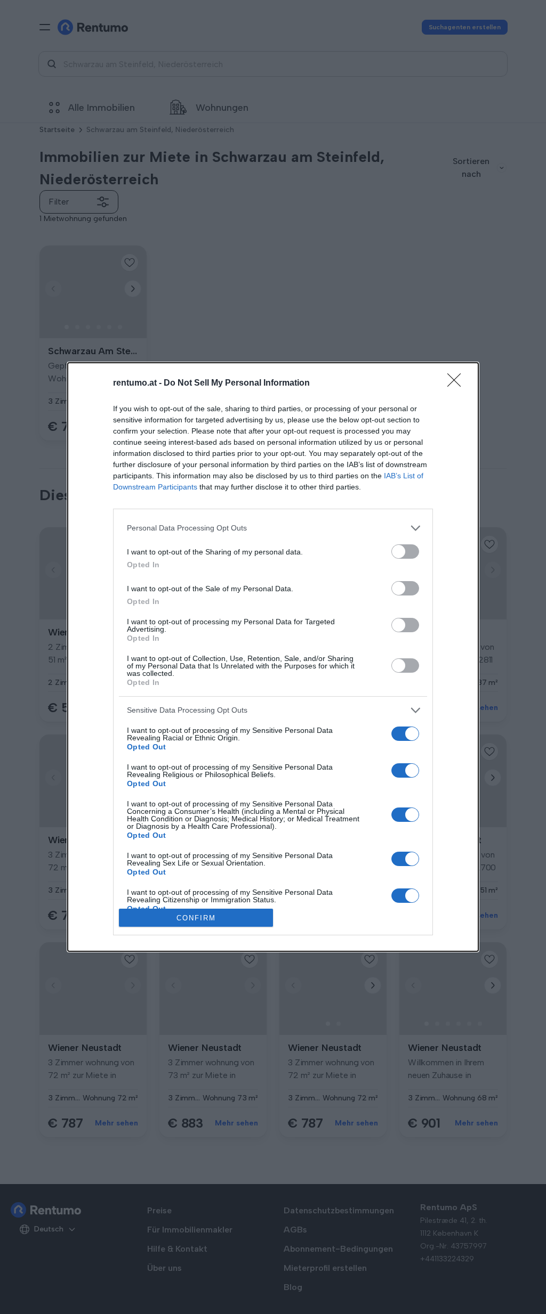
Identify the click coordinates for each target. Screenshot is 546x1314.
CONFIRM (196, 918)
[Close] (457, 383)
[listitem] (273, 528)
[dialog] (273, 657)
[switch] (405, 551)
